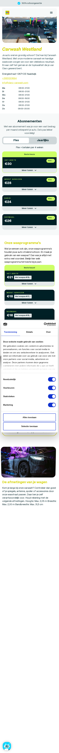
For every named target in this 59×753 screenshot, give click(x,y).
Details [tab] (29, 332)
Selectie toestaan (29, 426)
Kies (50, 160)
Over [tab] (48, 332)
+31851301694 (9, 78)
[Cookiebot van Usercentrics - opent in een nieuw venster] (44, 324)
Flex (16, 140)
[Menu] (51, 12)
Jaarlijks (43, 140)
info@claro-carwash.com (15, 83)
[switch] (52, 388)
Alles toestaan (29, 417)
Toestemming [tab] (10, 332)
